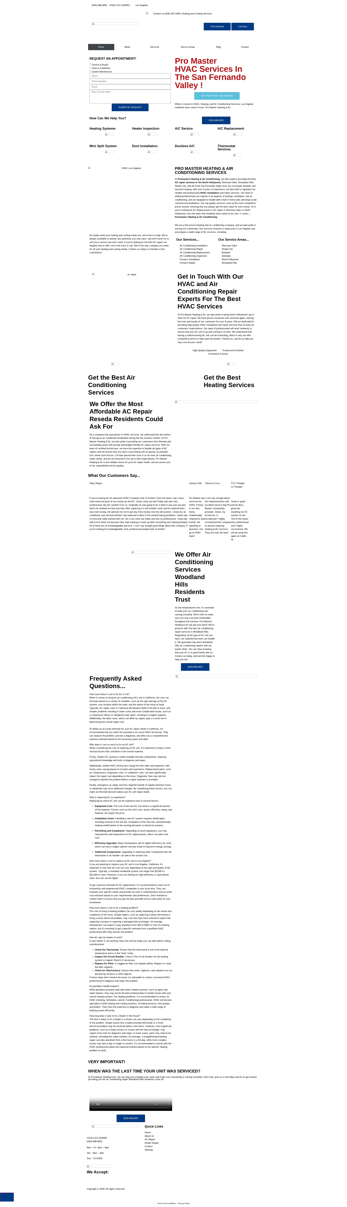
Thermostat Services (226, 147)
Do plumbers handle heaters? (104, 986)
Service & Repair (100, 64)
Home (101, 47)
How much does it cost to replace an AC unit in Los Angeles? (120, 861)
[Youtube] (185, 4)
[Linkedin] (193, 4)
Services (154, 47)
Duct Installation (145, 146)
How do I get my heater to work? (105, 937)
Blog (218, 47)
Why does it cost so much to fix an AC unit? (111, 744)
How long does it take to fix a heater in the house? (114, 1016)
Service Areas (188, 47)
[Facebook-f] (90, 1182)
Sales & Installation (101, 68)
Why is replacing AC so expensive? (107, 797)
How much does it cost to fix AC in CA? (109, 694)
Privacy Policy (184, 1203)
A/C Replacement (231, 128)
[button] (130, 694)
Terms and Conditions (166, 1203)
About (127, 47)
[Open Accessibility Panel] (7, 1197)
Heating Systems (102, 128)
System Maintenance (102, 71)
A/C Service (184, 128)
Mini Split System (103, 146)
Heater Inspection (145, 128)
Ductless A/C (185, 146)
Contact (245, 47)
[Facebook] (178, 4)
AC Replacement (201, 210)
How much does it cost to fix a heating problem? (113, 908)
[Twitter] (200, 4)
